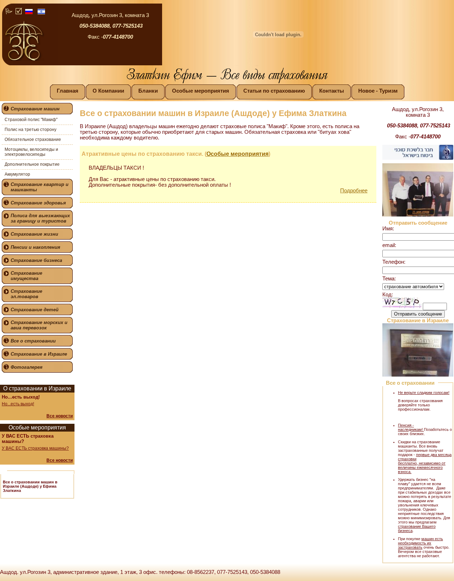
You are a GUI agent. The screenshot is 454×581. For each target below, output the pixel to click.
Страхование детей (35, 309)
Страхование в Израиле (39, 354)
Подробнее (353, 190)
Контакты (331, 91)
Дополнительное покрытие (32, 164)
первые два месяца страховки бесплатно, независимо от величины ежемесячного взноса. (425, 463)
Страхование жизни (34, 234)
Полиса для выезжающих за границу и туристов (40, 218)
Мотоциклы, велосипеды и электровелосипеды (31, 152)
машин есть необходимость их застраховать (420, 543)
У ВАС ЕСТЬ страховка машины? (35, 448)
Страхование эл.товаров (26, 294)
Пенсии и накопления (35, 247)
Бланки (148, 91)
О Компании (108, 91)
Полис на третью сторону (30, 129)
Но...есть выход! (18, 403)
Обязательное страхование (33, 139)
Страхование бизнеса (36, 260)
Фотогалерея (27, 367)
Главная (67, 91)
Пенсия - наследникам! (411, 427)
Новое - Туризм (378, 91)
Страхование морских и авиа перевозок (39, 325)
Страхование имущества (26, 275)
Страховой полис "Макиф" (31, 119)
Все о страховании (33, 341)
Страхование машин (35, 108)
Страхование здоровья (38, 202)
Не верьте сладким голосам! (423, 392)
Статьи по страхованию (274, 91)
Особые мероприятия (200, 91)
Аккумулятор (17, 174)
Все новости (59, 415)
